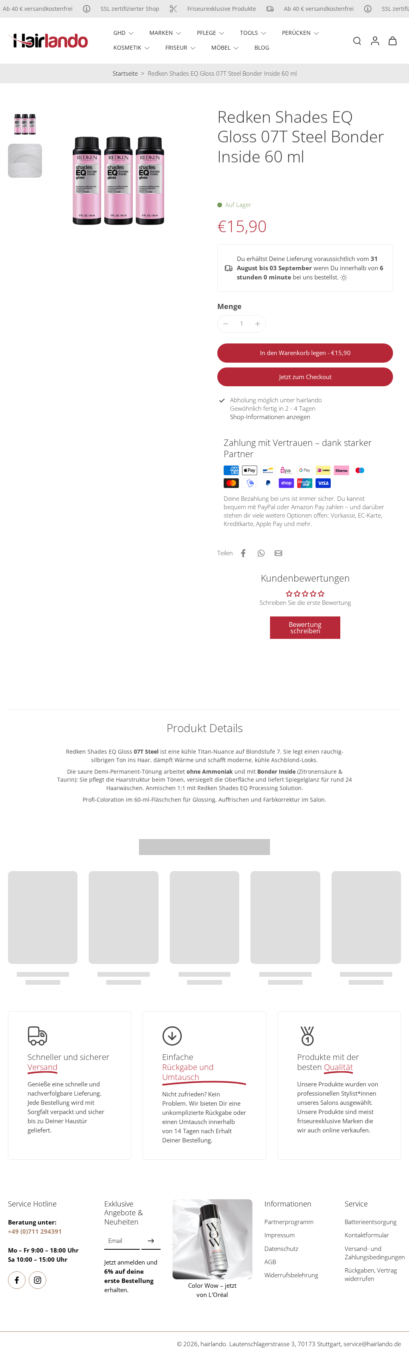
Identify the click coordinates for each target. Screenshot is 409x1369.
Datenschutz (281, 1248)
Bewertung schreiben (305, 627)
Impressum (279, 1235)
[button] (305, 352)
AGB (270, 1261)
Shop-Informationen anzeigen (270, 417)
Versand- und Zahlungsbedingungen (375, 1252)
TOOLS (249, 32)
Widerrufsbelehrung (291, 1275)
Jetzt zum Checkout (305, 377)
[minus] (226, 324)
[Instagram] (37, 1280)
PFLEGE (206, 32)
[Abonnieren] (151, 1240)
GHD (119, 32)
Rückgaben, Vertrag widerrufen (371, 1274)
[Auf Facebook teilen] (243, 553)
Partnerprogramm (289, 1222)
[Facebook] (17, 1280)
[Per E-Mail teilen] (278, 553)
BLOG (261, 47)
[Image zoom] (118, 180)
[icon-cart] (392, 41)
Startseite (125, 73)
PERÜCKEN (296, 32)
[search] (357, 40)
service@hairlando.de (372, 1344)
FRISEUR (176, 47)
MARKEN (161, 32)
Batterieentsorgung (371, 1222)
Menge (229, 306)
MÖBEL (220, 47)
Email (115, 1241)
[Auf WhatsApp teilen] (261, 553)
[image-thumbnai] (25, 124)
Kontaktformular (367, 1235)
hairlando (213, 1344)
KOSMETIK (127, 47)
